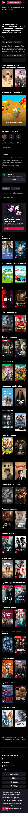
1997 (5, 40)
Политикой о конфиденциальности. (12, 805)
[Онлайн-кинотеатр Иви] (4, 2)
